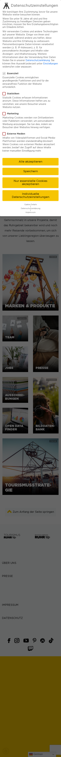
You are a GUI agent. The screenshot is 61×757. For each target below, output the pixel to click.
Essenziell (12, 73)
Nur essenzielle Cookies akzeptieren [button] (30, 183)
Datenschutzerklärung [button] (30, 208)
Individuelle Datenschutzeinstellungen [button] (30, 195)
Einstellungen (50, 64)
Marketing (13, 113)
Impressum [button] (31, 212)
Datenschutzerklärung (38, 60)
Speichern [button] (30, 171)
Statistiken (13, 93)
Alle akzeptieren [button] (30, 161)
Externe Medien (16, 133)
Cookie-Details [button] (30, 204)
